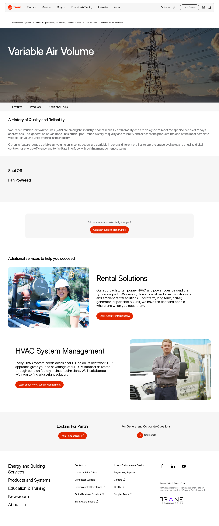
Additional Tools (58, 106)
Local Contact (189, 7)
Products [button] (31, 7)
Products (35, 106)
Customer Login (168, 7)
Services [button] (46, 7)
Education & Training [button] (81, 7)
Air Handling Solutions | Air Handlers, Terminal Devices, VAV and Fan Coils (66, 23)
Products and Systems (21, 23)
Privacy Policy (165, 483)
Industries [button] (103, 7)
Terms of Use (179, 483)
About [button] (117, 7)
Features (17, 106)
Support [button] (61, 7)
